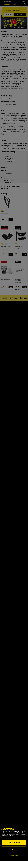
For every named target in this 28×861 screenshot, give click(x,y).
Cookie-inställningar (14, 855)
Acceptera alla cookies (14, 842)
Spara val (14, 849)
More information (16, 837)
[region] (14, 581)
